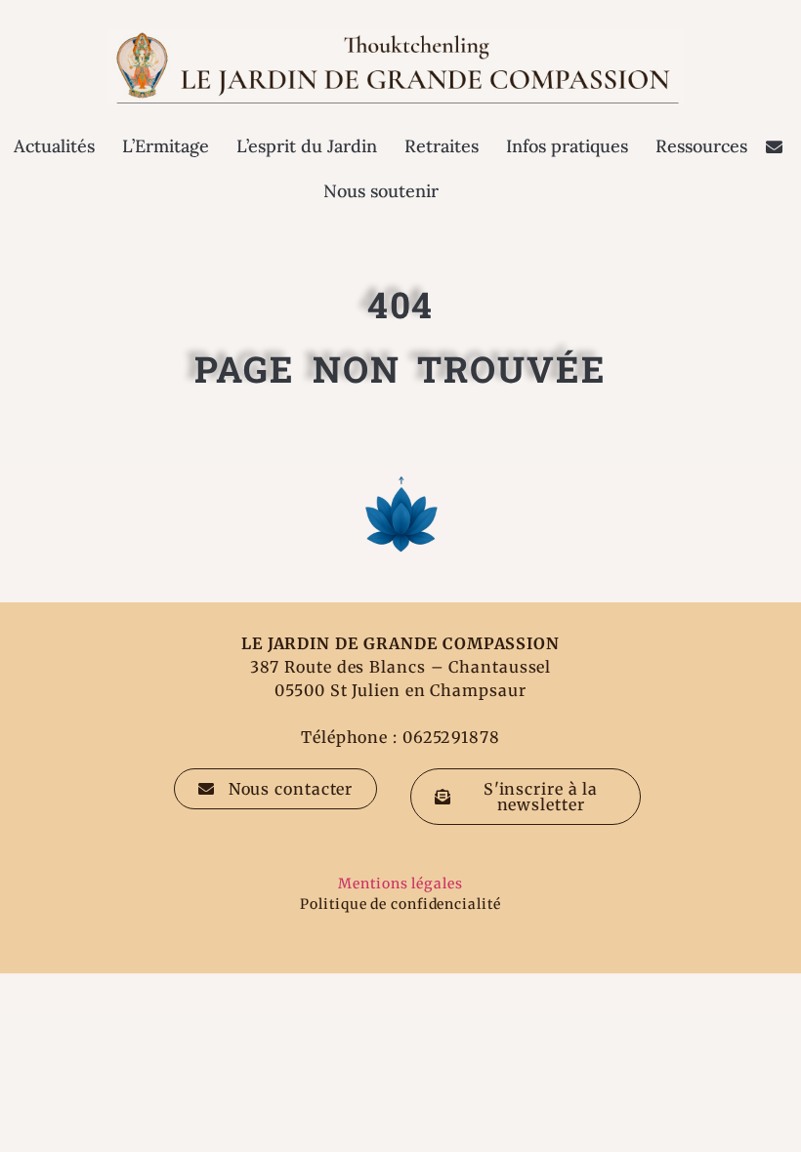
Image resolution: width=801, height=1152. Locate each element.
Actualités (54, 146)
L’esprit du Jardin (306, 146)
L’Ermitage (165, 146)
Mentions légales (400, 883)
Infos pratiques (567, 146)
